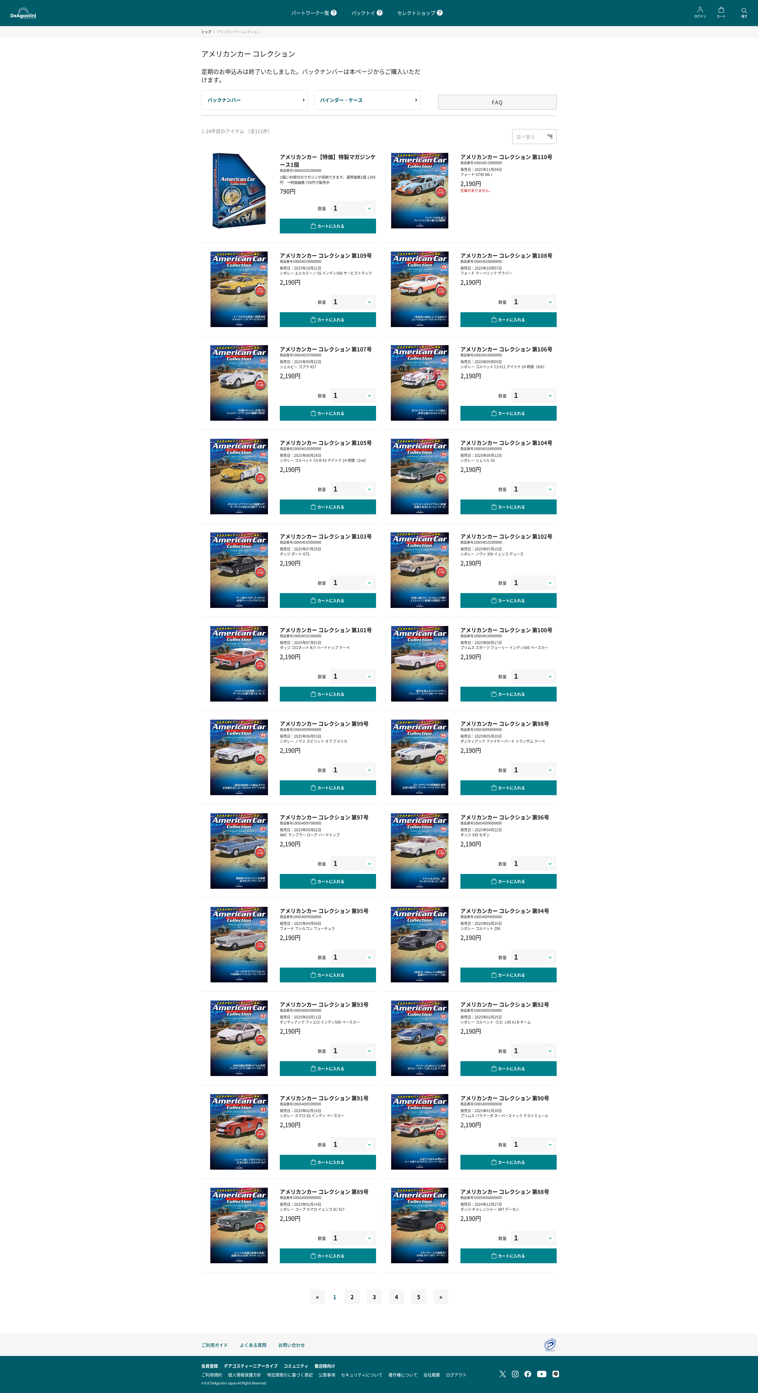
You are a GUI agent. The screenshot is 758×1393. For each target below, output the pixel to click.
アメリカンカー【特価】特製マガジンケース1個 (328, 160)
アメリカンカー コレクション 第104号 (506, 442)
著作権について (402, 1375)
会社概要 (431, 1375)
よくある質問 (253, 1345)
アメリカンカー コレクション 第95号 (324, 911)
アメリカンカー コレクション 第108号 (506, 255)
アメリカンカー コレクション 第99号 (324, 723)
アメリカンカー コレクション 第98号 (504, 723)
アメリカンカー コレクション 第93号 (324, 1004)
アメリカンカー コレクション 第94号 (504, 911)
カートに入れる (330, 226)
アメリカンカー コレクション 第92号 (504, 1004)
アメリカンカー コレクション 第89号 (324, 1191)
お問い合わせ (291, 1345)
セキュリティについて (362, 1375)
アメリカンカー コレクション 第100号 (506, 630)
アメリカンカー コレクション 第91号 (324, 1098)
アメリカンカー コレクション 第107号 (326, 349)
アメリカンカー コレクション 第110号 (506, 157)
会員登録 (209, 1366)
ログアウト (456, 1375)
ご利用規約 (211, 1375)
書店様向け (324, 1366)
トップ (206, 32)
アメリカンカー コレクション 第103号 (326, 536)
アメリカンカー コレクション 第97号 (324, 817)
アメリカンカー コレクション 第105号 (326, 442)
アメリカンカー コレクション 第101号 (326, 630)
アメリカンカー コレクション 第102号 (506, 536)
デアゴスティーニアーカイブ (251, 1366)
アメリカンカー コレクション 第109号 (326, 255)
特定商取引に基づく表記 (290, 1375)
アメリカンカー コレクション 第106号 (506, 349)
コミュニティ (296, 1366)
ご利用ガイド (214, 1345)
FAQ (497, 102)
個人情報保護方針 (244, 1375)
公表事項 (327, 1375)
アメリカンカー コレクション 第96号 (504, 817)
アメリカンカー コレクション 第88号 (504, 1191)
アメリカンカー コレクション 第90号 (504, 1098)
